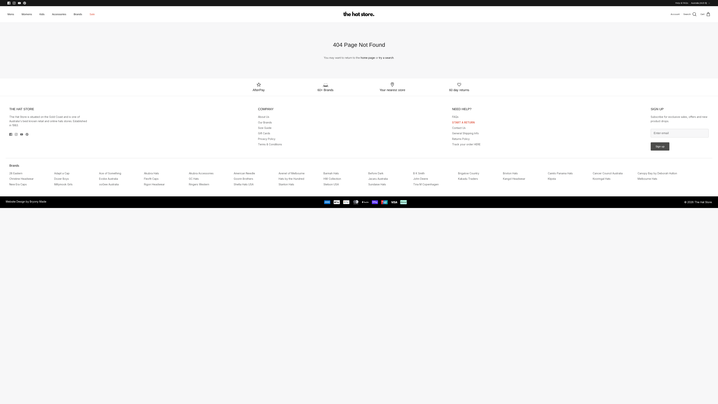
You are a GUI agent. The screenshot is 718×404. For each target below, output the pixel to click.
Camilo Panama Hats (560, 173)
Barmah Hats (331, 173)
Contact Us (459, 127)
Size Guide (264, 127)
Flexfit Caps (151, 178)
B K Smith (419, 173)
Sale (92, 14)
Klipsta (552, 178)
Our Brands (265, 122)
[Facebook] (8, 3)
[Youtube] (19, 3)
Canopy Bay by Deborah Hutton (657, 173)
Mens (10, 14)
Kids (42, 14)
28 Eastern (15, 173)
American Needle (244, 173)
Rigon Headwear (154, 184)
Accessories (59, 14)
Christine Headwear (21, 178)
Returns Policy (461, 138)
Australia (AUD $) (699, 3)
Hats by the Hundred (291, 178)
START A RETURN (463, 122)
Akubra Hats (151, 173)
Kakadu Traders (468, 178)
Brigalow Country (468, 173)
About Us (263, 116)
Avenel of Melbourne (292, 173)
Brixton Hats (510, 173)
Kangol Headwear (514, 178)
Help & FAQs (681, 3)
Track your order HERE (466, 144)
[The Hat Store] (359, 14)
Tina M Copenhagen (426, 184)
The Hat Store (703, 202)
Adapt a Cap (62, 173)
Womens (27, 14)
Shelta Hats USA (244, 184)
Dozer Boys (61, 178)
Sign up (660, 146)
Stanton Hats (286, 184)
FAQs (455, 116)
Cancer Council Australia (608, 173)
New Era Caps (18, 184)
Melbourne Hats (647, 178)
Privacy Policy (266, 138)
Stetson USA (331, 184)
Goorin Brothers (243, 178)
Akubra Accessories (201, 173)
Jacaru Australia (378, 178)
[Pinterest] (24, 3)
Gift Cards (264, 133)
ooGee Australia (109, 184)
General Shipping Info (465, 133)
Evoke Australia (108, 178)
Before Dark (375, 173)
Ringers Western (199, 184)
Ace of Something (110, 173)
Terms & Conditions (270, 144)
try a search (386, 57)
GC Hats (194, 178)
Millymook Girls (63, 184)
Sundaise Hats (377, 184)
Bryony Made (38, 201)
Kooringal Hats (601, 178)
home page (368, 57)
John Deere (420, 178)
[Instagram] (14, 3)
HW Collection (332, 178)
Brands (78, 14)
